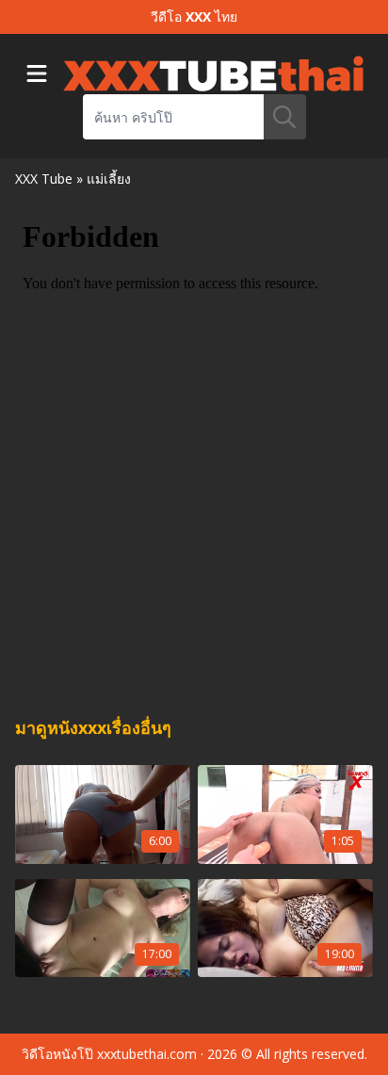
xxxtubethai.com (147, 1054)
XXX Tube (44, 178)
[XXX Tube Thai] (213, 73)
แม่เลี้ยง (109, 178)
